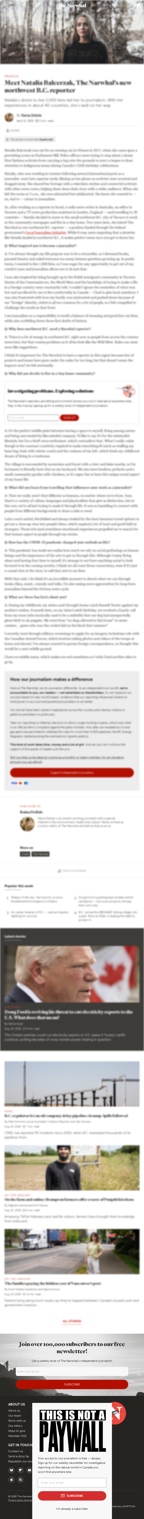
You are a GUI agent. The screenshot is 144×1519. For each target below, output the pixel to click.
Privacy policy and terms (22, 1500)
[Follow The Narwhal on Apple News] (12, 1479)
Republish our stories (22, 1461)
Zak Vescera (83, 1121)
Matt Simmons (17, 1121)
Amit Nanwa (40, 1205)
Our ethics (15, 1426)
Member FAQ (17, 1436)
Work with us (17, 1420)
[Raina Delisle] (10, 117)
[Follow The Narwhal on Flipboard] (21, 1470)
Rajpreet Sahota (17, 1205)
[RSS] (21, 1479)
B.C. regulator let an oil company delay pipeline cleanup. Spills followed (66, 1115)
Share (15, 130)
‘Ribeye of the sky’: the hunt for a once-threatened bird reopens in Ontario (37, 899)
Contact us (15, 1451)
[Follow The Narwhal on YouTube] (30, 1470)
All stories (72, 1321)
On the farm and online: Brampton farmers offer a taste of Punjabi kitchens (69, 1199)
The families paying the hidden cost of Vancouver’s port (52, 1283)
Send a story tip (18, 1456)
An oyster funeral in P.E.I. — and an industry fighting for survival (40, 914)
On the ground (17, 1195)
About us (14, 1410)
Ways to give (16, 1431)
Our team (14, 1415)
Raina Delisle (31, 115)
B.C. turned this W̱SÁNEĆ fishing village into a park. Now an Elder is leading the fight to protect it (108, 916)
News (8, 1111)
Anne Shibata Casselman (22, 1289)
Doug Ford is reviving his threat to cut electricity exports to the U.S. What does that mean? (68, 1014)
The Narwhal (40, 854)
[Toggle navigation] (6, 6)
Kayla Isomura (51, 1289)
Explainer (12, 1007)
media (25, 854)
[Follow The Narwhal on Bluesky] (12, 1470)
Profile (11, 76)
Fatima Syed (15, 1023)
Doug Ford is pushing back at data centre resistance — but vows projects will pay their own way (106, 901)
